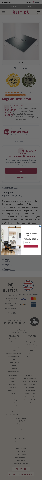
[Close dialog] (40, 226)
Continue (31, 246)
